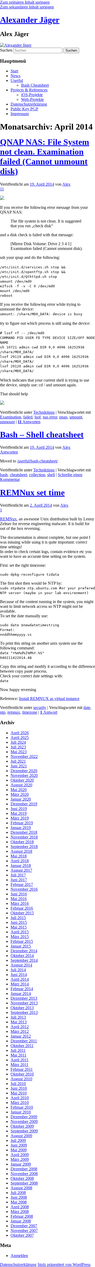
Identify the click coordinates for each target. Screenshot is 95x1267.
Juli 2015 (18, 917)
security (39, 707)
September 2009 (24, 1131)
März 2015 (20, 936)
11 (2, 189)
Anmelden (19, 1255)
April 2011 (19, 1060)
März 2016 (20, 903)
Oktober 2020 (22, 780)
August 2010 (21, 1079)
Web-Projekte (32, 99)
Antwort (48, 712)
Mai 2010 (19, 1093)
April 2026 (20, 733)
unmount (7, 422)
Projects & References (29, 90)
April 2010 (20, 1098)
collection (37, 474)
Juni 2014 (19, 974)
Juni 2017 (19, 879)
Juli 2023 (18, 747)
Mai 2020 (19, 789)
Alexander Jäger (29, 19)
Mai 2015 (19, 927)
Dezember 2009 (24, 1117)
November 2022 (24, 756)
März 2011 (19, 1064)
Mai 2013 (19, 1022)
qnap (63, 417)
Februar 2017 (22, 884)
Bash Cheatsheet (35, 85)
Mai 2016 (19, 898)
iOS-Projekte (32, 94)
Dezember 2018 (24, 832)
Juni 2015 (19, 922)
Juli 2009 (18, 1140)
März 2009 (20, 1159)
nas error (50, 417)
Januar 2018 (21, 865)
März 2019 (20, 818)
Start (14, 71)
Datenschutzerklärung (29, 104)
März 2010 (20, 1102)
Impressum (20, 113)
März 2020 (20, 794)
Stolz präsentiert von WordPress (64, 1264)
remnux (13, 712)
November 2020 (24, 775)
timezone (29, 712)
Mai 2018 (19, 856)
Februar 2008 (22, 1216)
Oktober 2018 (22, 842)
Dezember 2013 (24, 998)
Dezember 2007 (24, 1226)
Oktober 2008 (22, 1178)
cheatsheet (18, 474)
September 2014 (24, 960)
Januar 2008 (21, 1221)
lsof (38, 417)
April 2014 (20, 979)
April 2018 (20, 861)
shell (51, 474)
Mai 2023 (19, 752)
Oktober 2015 (22, 913)
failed (27, 417)
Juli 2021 (18, 761)
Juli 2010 (18, 1083)
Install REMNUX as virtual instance (49, 698)
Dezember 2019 (24, 804)
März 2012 (20, 1031)
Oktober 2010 (22, 1074)
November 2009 (24, 1121)
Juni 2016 (19, 894)
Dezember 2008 (24, 1169)
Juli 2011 (18, 1050)
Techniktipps (44, 412)
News (15, 75)
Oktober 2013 (22, 1007)
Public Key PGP (24, 109)
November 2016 (24, 889)
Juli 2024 (18, 742)
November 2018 (24, 837)
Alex (66, 184)
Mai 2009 (19, 1150)
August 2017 (21, 870)
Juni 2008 (19, 1197)
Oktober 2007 (22, 1235)
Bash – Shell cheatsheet (42, 434)
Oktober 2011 (22, 1045)
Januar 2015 (21, 946)
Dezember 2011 (24, 1041)
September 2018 (24, 846)
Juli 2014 (18, 970)
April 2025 (20, 737)
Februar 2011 (22, 1069)
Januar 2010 (21, 1112)
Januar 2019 (21, 827)
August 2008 (21, 1188)
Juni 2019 (19, 808)
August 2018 (21, 851)
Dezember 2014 (24, 951)
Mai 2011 (18, 1055)
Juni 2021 (19, 766)
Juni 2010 (19, 1088)
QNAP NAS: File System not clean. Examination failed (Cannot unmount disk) (44, 156)
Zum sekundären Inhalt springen (27, 7)
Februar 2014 (22, 989)
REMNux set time (32, 492)
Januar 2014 (21, 993)
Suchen (6, 50)
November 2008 (24, 1173)
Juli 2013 (18, 1017)
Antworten (29, 422)
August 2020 (21, 785)
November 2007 (24, 1230)
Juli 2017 (18, 875)
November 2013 (24, 1003)
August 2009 (21, 1135)
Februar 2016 (22, 908)
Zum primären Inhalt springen (25, 2)
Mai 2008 (19, 1202)
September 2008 (24, 1183)
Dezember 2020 (24, 770)
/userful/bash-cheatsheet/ (37, 461)
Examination (10, 417)
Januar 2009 (21, 1164)
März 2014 (20, 984)
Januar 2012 (21, 1036)
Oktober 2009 (22, 1126)
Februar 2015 (22, 941)
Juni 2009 (19, 1145)
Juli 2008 (18, 1192)
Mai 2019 (19, 813)
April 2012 (20, 1026)
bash (4, 474)
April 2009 (20, 1154)
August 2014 (21, 965)
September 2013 (24, 1012)
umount (75, 417)
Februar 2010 (22, 1107)
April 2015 (20, 932)
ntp (2, 712)
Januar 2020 (21, 799)
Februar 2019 (22, 823)
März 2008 (20, 1211)
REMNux (8, 519)
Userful (17, 80)
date (86, 707)
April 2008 (20, 1207)
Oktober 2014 (22, 955)
